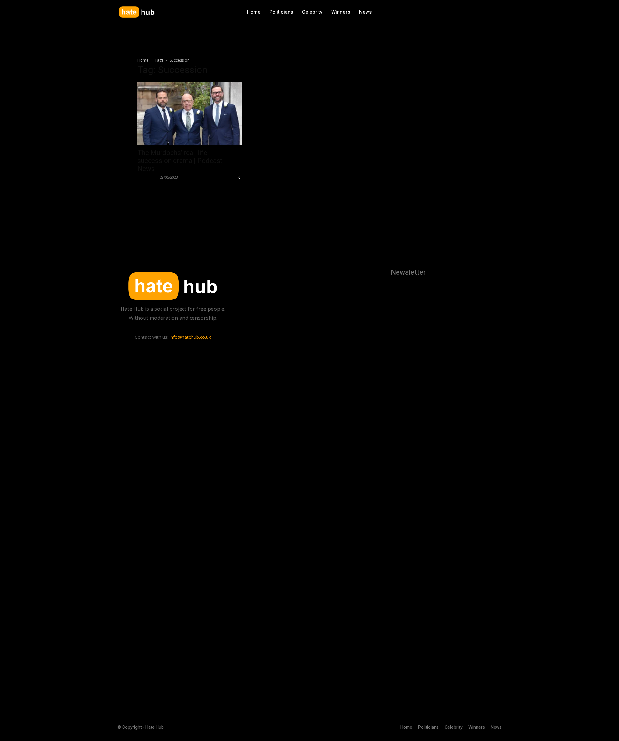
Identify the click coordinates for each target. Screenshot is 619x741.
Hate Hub (146, 177)
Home (143, 60)
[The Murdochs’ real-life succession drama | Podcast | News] (189, 113)
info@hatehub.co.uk (190, 337)
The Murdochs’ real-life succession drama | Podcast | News (181, 161)
